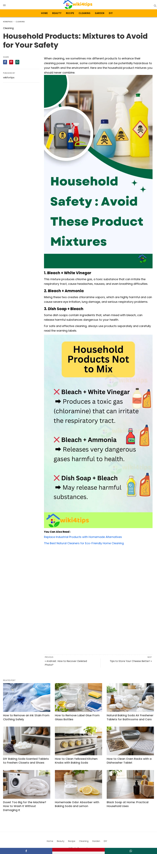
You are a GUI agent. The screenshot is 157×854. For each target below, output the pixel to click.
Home (44, 13)
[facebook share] (5, 62)
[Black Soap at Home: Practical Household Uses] (130, 784)
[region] (98, 571)
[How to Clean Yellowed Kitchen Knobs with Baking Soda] (78, 741)
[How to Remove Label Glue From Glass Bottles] (78, 697)
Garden (99, 13)
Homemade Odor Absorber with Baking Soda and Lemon (77, 804)
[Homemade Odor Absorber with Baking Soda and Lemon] (78, 784)
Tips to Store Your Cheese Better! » (131, 661)
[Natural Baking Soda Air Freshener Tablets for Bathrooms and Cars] (130, 697)
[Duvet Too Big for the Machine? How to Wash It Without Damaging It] (26, 784)
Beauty (56, 13)
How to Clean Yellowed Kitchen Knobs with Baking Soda (76, 761)
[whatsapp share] (17, 62)
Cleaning (84, 13)
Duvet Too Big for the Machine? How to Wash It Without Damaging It (24, 806)
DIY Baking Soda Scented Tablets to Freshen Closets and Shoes (26, 761)
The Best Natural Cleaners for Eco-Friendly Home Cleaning (84, 543)
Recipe (70, 13)
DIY (111, 13)
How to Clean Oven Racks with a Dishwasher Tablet (129, 761)
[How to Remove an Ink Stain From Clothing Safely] (26, 697)
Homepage (8, 22)
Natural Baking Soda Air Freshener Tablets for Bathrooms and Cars (130, 717)
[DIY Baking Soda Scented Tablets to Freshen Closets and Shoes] (26, 741)
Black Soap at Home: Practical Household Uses (127, 804)
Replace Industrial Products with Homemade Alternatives (83, 537)
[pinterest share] (11, 62)
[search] (155, 5)
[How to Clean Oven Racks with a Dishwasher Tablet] (130, 741)
